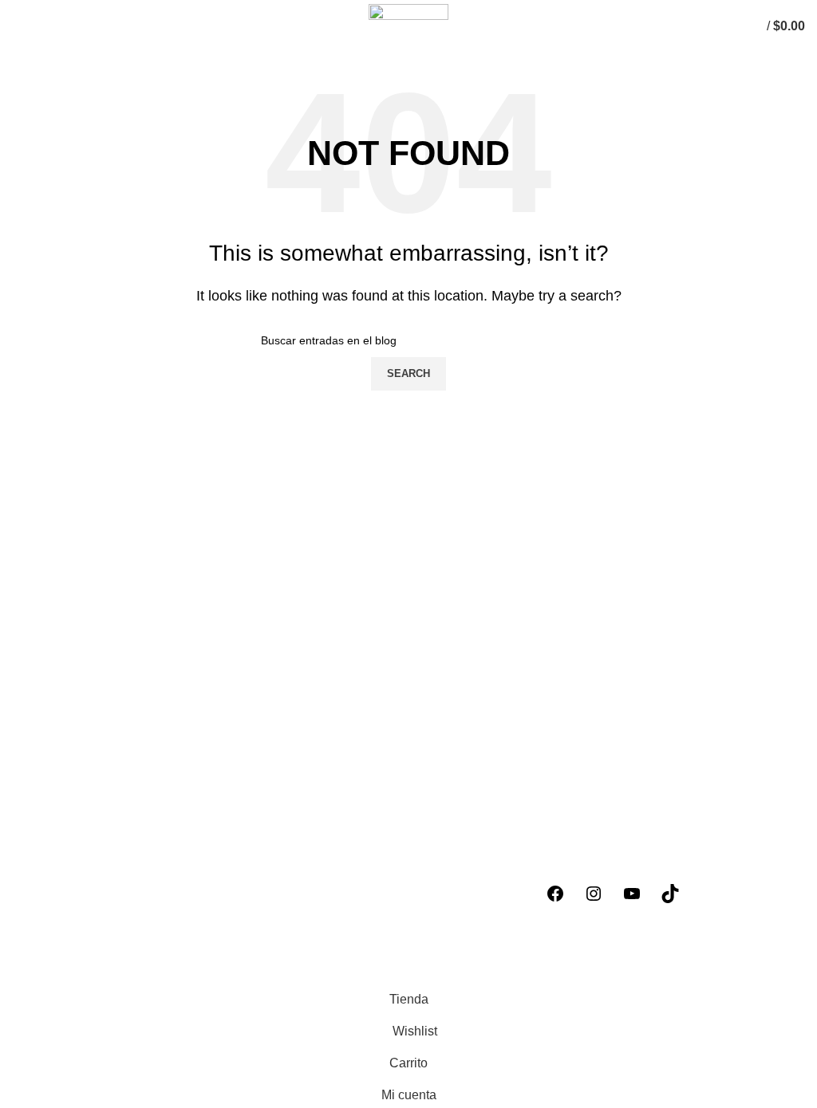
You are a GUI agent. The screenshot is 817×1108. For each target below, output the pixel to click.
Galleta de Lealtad (64, 944)
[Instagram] (593, 893)
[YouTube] (632, 893)
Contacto (37, 974)
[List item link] (204, 787)
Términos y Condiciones (81, 914)
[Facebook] (555, 893)
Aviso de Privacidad (68, 884)
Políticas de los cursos (75, 855)
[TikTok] (670, 893)
